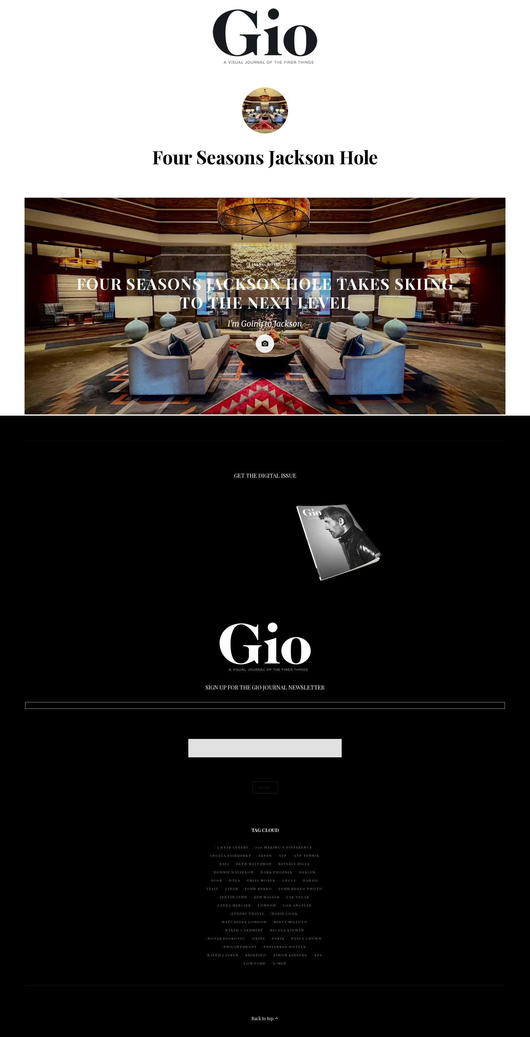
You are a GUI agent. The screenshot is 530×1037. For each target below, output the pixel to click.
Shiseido (256, 955)
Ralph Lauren (223, 955)
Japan (231, 889)
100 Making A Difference (283, 847)
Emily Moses (261, 880)
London (267, 905)
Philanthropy (240, 947)
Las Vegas (297, 897)
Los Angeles (297, 905)
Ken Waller (267, 897)
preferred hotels (285, 947)
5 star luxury (233, 847)
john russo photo (301, 889)
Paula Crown (306, 938)
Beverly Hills (294, 864)
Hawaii (310, 880)
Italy (213, 889)
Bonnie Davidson (234, 872)
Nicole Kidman (287, 930)
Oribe (258, 938)
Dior (216, 880)
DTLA (234, 880)
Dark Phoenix (277, 872)
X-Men (279, 963)
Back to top (263, 1018)
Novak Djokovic (226, 938)
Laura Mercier (234, 905)
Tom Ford (254, 963)
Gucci (289, 880)
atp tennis (307, 855)
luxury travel (248, 913)
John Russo (258, 889)
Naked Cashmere (244, 930)
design (307, 872)
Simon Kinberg (290, 955)
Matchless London (244, 922)
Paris (278, 938)
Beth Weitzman (254, 864)
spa (318, 955)
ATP (283, 855)
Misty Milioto (291, 922)
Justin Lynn (233, 897)
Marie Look (284, 913)
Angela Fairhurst (231, 855)
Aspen (265, 855)
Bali (224, 864)
